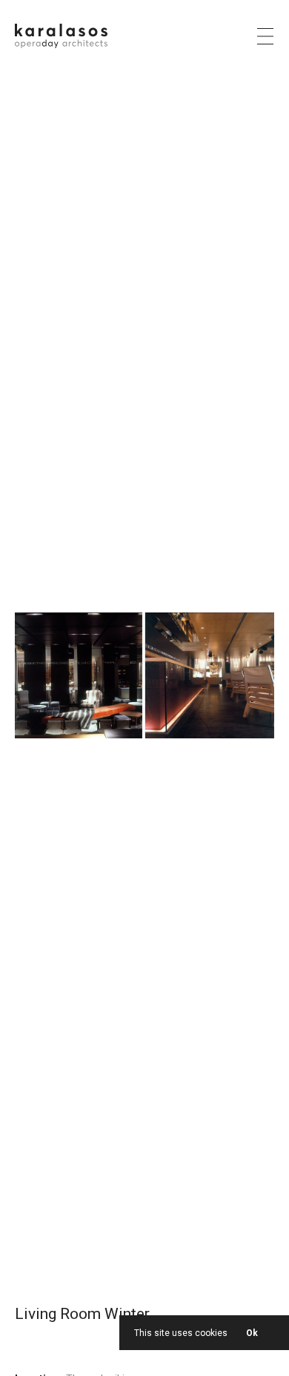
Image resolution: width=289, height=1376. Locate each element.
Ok (252, 1333)
